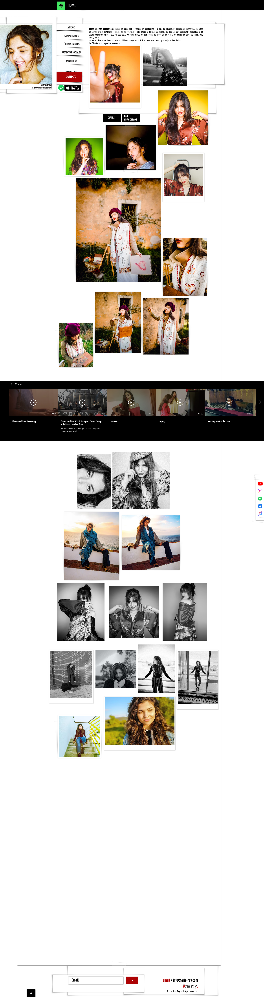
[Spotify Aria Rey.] (260, 499)
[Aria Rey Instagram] (260, 491)
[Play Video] (33, 403)
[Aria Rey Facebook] (260, 506)
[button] (16, 384)
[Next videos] (260, 402)
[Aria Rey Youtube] (260, 484)
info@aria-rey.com (185, 980)
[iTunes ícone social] (260, 513)
